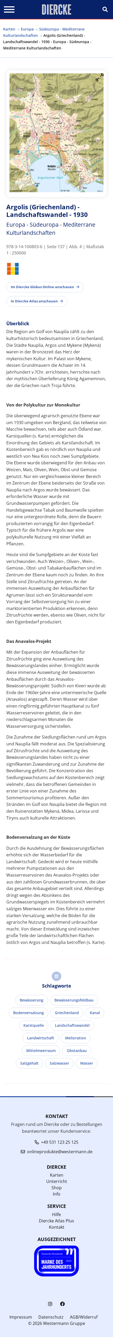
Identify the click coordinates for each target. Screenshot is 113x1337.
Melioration (75, 1037)
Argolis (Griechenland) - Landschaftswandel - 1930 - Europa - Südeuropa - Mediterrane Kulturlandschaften (47, 41)
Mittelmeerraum (41, 1050)
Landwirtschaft (40, 1037)
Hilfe (56, 1214)
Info (56, 1194)
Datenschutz (51, 1317)
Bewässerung (31, 1000)
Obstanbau (77, 1050)
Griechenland (67, 1012)
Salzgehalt (29, 1063)
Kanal (95, 1012)
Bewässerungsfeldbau (74, 1000)
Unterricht (56, 1181)
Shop (57, 1188)
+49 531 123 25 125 (59, 1142)
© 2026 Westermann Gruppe (56, 1323)
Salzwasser (59, 1063)
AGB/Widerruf (83, 1317)
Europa (27, 29)
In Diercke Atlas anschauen (34, 301)
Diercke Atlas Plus (56, 1221)
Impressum (20, 1317)
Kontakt (56, 1227)
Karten (9, 29)
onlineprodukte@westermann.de (60, 1152)
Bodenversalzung (28, 1012)
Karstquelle (33, 1025)
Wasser (86, 1063)
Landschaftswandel (72, 1025)
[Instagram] (50, 1304)
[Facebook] (62, 1304)
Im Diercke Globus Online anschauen (42, 286)
